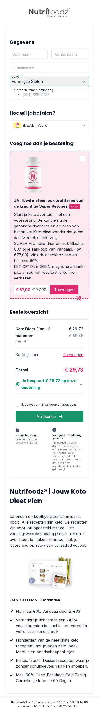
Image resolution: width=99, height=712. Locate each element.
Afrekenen (47, 416)
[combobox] (15, 95)
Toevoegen (64, 289)
